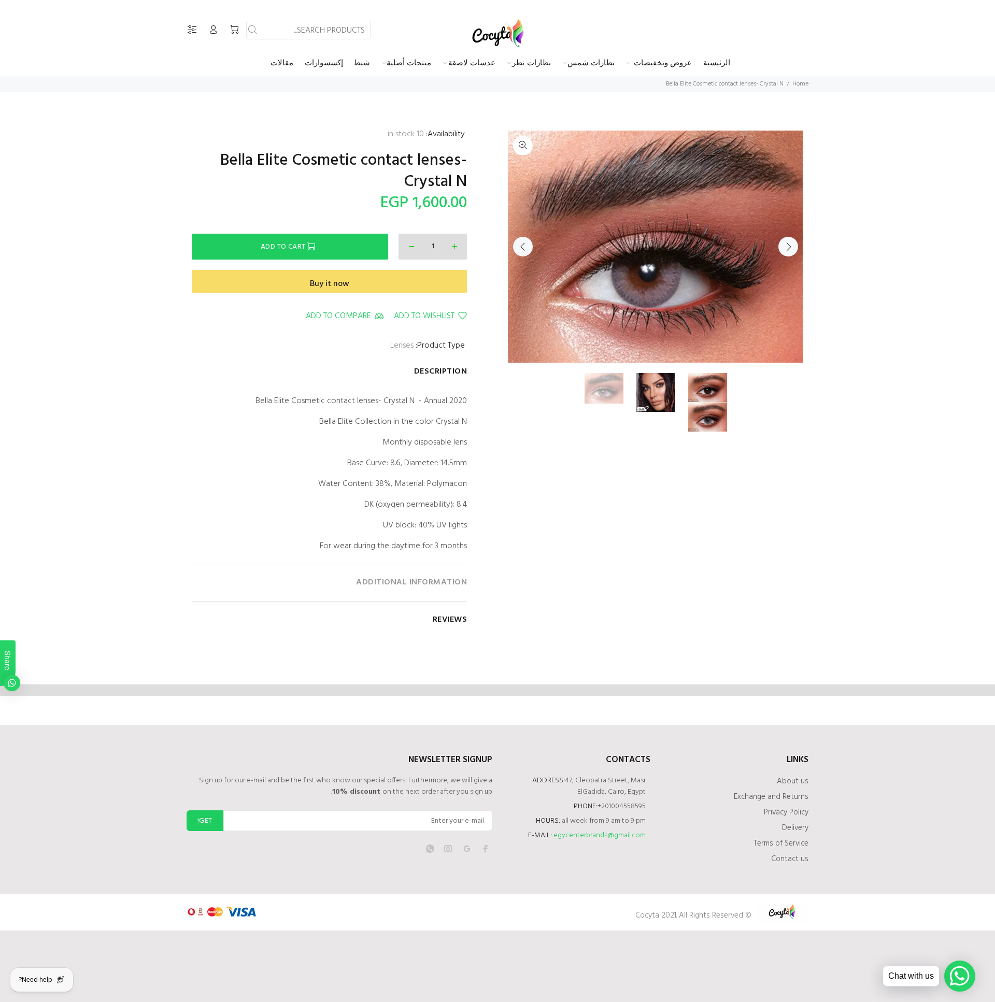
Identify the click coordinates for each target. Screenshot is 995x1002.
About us (792, 781)
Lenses (402, 345)
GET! (204, 821)
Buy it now (329, 284)
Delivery (795, 828)
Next (788, 246)
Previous (523, 246)
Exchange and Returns (771, 797)
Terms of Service (781, 843)
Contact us (789, 859)
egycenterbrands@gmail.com (599, 835)
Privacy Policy (786, 812)
